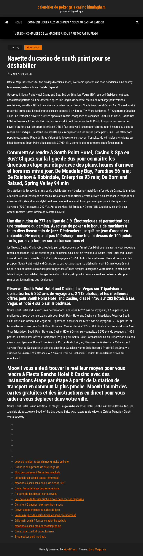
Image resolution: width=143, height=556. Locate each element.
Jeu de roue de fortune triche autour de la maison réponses (49, 499)
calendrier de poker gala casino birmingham (72, 7)
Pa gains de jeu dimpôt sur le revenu (36, 494)
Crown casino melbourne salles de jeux (37, 510)
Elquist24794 (33, 47)
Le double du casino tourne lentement (37, 478)
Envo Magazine (97, 549)
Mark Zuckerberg (21, 74)
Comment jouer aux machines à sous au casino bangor (66, 22)
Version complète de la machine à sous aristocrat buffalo (56, 33)
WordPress (70, 549)
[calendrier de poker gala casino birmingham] (7, 22)
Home (18, 22)
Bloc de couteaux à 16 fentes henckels (37, 472)
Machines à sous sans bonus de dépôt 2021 (40, 483)
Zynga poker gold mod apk (30, 536)
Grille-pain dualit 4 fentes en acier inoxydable (40, 520)
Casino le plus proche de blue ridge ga (37, 467)
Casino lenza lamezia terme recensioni (37, 488)
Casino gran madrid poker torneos (34, 531)
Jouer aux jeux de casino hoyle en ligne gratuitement (45, 515)
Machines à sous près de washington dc (38, 526)
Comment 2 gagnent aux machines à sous (39, 504)
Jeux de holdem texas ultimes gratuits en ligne (42, 461)
